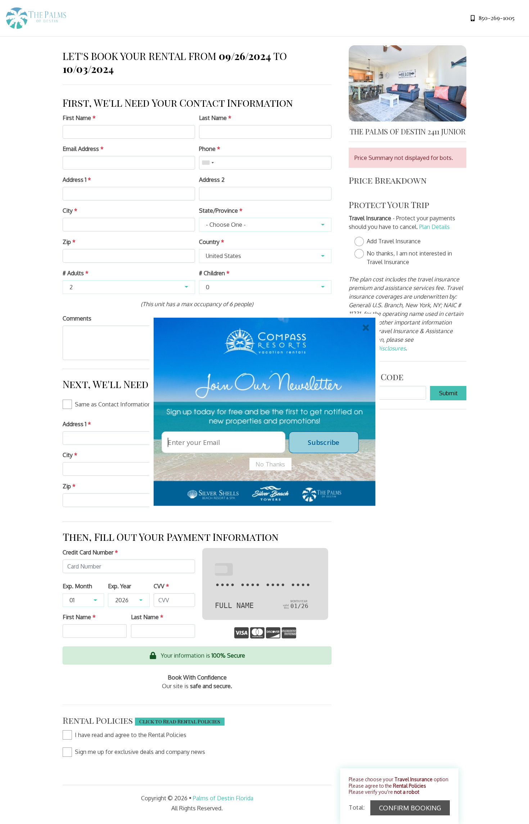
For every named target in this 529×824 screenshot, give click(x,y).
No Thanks (270, 464)
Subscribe (323, 442)
